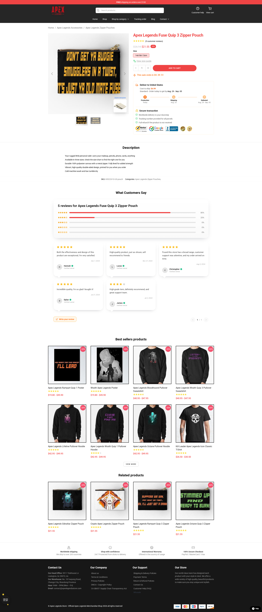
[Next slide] (124, 74)
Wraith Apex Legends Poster (104, 388)
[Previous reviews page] (192, 319)
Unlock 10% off (5, 599)
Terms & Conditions (99, 577)
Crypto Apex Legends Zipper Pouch (107, 523)
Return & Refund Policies (143, 581)
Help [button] (257, 609)
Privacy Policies (97, 581)
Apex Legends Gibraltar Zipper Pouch (66, 523)
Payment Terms (140, 577)
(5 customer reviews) (154, 41)
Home (51, 27)
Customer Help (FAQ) (142, 588)
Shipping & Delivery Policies (144, 573)
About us (95, 573)
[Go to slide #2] (95, 121)
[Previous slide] (52, 74)
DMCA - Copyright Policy (101, 585)
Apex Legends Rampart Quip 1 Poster (66, 388)
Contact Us (138, 585)
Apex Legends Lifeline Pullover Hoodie (66, 446)
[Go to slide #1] (81, 121)
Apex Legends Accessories (69, 27)
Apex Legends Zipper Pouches (100, 27)
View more (131, 464)
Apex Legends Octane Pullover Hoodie (151, 446)
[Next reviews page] (206, 319)
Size (135, 51)
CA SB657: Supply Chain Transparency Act (109, 588)
